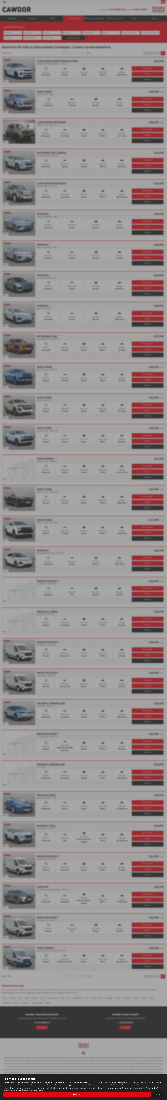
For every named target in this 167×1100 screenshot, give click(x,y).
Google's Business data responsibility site (86, 1088)
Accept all (77, 1094)
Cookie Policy (139, 1085)
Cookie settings (157, 1094)
